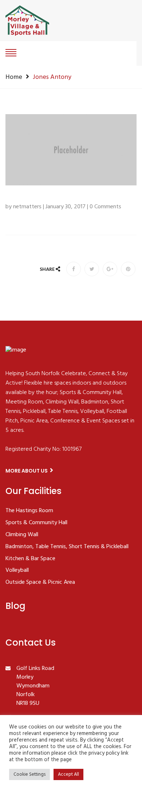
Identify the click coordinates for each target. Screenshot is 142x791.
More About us (27, 470)
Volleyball (17, 570)
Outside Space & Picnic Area (40, 582)
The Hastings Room (29, 511)
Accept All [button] (68, 774)
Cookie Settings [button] (29, 774)
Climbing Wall (21, 535)
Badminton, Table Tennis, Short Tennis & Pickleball (67, 547)
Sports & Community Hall (36, 523)
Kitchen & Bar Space (30, 559)
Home (13, 77)
